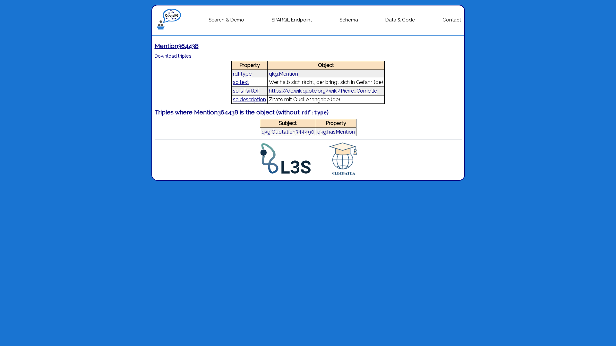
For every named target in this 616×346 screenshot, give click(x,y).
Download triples (173, 56)
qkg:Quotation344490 (287, 132)
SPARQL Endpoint (291, 20)
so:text (241, 82)
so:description (249, 99)
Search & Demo (226, 20)
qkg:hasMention (336, 132)
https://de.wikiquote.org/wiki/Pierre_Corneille (323, 91)
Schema (348, 20)
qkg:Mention (283, 74)
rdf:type (242, 74)
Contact (451, 20)
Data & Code (400, 20)
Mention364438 (177, 45)
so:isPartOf (246, 91)
